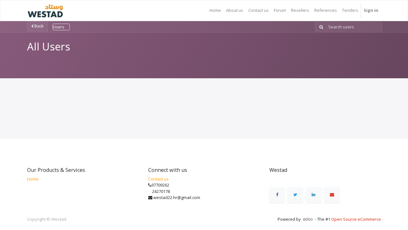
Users (58, 27)
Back (38, 26)
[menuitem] (215, 10)
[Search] (320, 27)
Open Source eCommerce (356, 219)
